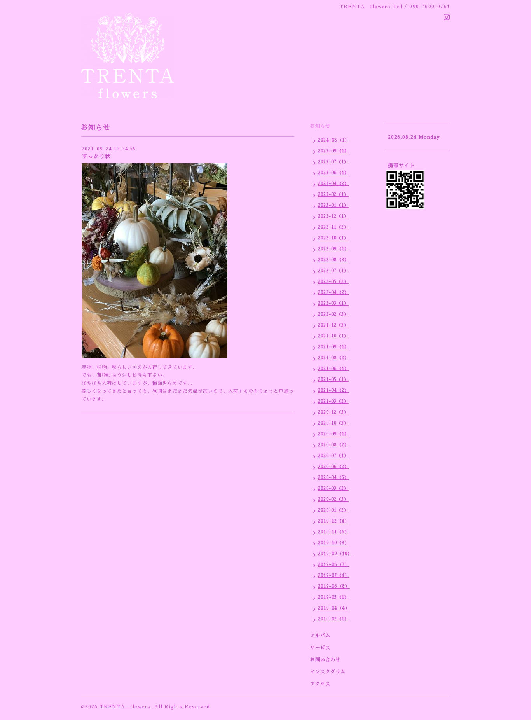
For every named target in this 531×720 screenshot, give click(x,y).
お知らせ (320, 126)
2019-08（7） (333, 565)
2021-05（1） (333, 379)
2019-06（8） (334, 586)
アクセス (320, 684)
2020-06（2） (333, 467)
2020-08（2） (333, 445)
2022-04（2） (333, 292)
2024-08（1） (333, 140)
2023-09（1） (333, 151)
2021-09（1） (333, 347)
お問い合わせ (325, 659)
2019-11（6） (333, 532)
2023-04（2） (333, 184)
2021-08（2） (333, 358)
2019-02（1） (333, 619)
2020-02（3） (333, 499)
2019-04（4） (334, 608)
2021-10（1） (333, 336)
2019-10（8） (333, 543)
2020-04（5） (333, 477)
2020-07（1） (333, 456)
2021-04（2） (333, 390)
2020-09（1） (333, 434)
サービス (320, 647)
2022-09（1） (333, 249)
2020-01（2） (333, 510)
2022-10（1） (333, 238)
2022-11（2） (333, 227)
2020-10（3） (333, 423)
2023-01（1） (333, 205)
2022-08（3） (333, 260)
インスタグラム (328, 671)
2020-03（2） (333, 488)
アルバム (320, 635)
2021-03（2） (333, 401)
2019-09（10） (335, 554)
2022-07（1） (333, 271)
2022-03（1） (333, 303)
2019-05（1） (333, 597)
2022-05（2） (333, 282)
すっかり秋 (96, 156)
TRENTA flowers (125, 706)
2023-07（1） (333, 162)
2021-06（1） (333, 369)
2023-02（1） (333, 194)
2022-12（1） (333, 216)
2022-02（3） (333, 314)
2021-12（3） (333, 325)
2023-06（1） (333, 173)
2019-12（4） (333, 521)
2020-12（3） (333, 412)
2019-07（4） (333, 575)
